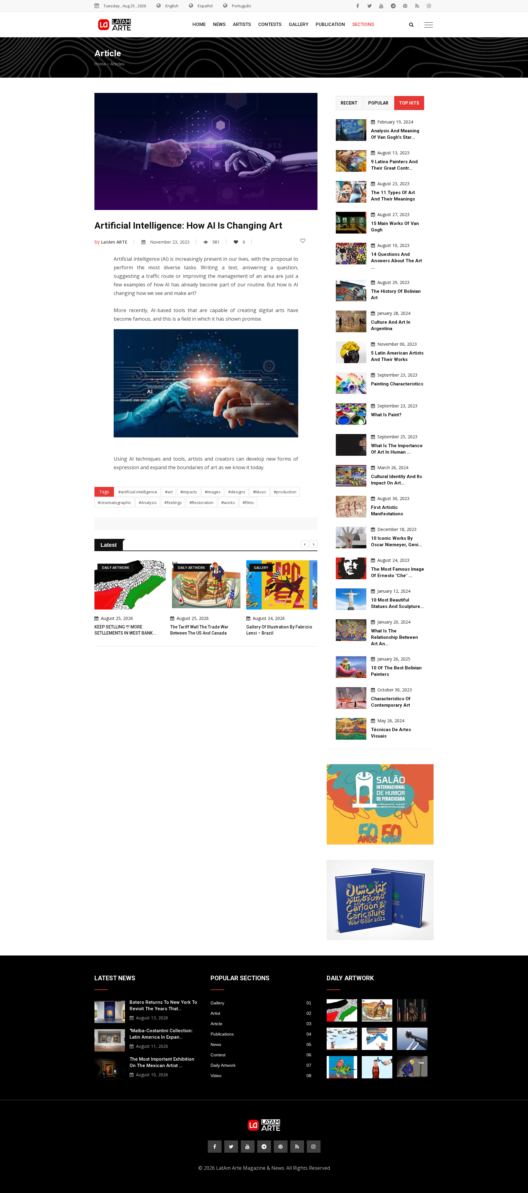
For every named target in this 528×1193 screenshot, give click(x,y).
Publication (330, 24)
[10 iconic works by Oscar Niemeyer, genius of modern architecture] (351, 537)
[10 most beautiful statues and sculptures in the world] (351, 599)
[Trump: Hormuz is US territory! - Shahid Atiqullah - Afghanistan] (377, 1039)
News (219, 24)
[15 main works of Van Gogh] (351, 223)
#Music (259, 492)
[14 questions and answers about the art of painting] (351, 253)
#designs (236, 492)
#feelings (173, 502)
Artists (242, 24)
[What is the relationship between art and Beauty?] (351, 630)
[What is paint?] (351, 414)
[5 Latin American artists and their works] (351, 352)
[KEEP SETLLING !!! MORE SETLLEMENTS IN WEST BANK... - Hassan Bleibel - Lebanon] (342, 1010)
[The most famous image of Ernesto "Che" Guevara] (351, 568)
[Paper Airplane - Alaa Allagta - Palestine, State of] (342, 1039)
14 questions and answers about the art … (396, 261)
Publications (261, 1034)
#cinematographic (114, 502)
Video (261, 1075)
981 (216, 242)
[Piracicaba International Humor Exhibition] (380, 804)
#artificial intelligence (137, 492)
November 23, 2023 (169, 242)
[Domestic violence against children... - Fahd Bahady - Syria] (412, 1039)
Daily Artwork (261, 1065)
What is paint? (386, 415)
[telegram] (393, 5)
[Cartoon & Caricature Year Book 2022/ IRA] (380, 900)
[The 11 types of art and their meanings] (351, 192)
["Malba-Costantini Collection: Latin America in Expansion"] (109, 1039)
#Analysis (148, 502)
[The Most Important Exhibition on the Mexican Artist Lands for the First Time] (109, 1068)
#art (169, 492)
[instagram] (429, 5)
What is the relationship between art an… (394, 637)
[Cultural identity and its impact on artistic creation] (351, 476)
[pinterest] (405, 5)
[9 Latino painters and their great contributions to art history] (351, 161)
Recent (349, 103)
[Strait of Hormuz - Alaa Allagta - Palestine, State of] (377, 1067)
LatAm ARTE (114, 242)
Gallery (298, 24)
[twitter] (369, 5)
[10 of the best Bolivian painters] (351, 667)
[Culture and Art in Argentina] (351, 321)
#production (285, 492)
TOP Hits (409, 103)
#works (228, 502)
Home (199, 24)
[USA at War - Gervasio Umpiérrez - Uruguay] (342, 1067)
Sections (363, 24)
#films (248, 502)
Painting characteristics (397, 384)
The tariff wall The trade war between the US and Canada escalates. (199, 632)
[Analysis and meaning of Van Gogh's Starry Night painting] (351, 130)
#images (213, 492)
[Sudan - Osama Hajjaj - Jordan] (412, 1010)
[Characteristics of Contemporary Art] (351, 698)
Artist (261, 1013)
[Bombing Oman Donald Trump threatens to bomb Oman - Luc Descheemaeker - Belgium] (412, 1067)
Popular (378, 103)
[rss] (417, 5)
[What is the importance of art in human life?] (351, 445)
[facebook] (357, 5)
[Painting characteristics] (351, 383)
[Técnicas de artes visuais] (351, 729)
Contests (269, 24)
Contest (261, 1054)
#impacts (188, 492)
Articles (117, 63)
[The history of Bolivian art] (351, 290)
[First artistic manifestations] (351, 506)
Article (261, 1023)
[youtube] (381, 5)
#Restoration (201, 502)
